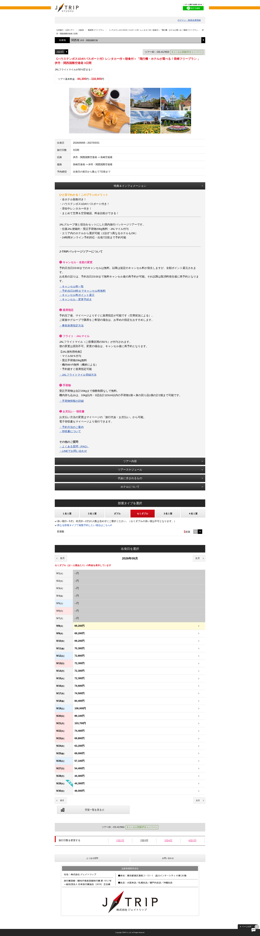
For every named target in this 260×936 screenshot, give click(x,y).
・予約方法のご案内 (71, 427)
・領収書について (70, 431)
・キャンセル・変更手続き (75, 299)
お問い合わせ (168, 858)
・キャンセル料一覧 (71, 286)
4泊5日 (192, 840)
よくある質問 (92, 858)
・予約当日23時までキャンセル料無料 (82, 290)
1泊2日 (120, 840)
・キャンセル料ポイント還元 (76, 295)
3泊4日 (168, 840)
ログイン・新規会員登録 (189, 20)
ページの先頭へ (249, 926)
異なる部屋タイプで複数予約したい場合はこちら (83, 525)
